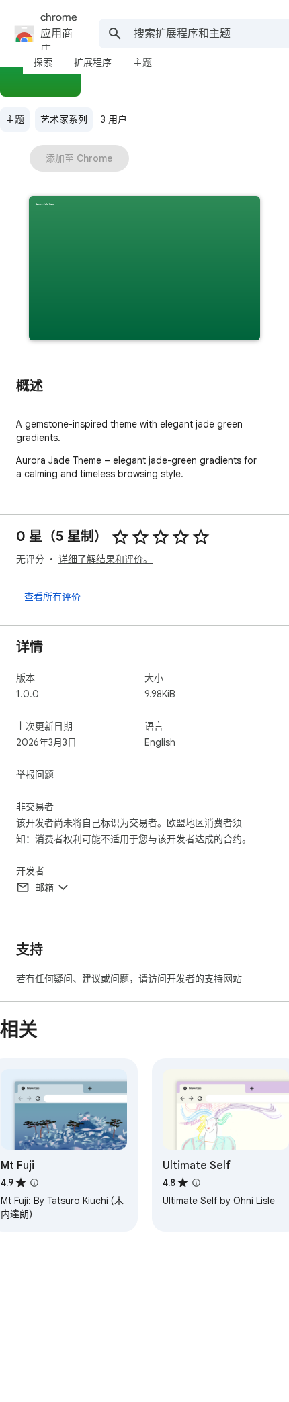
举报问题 (35, 774)
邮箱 (44, 887)
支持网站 (223, 978)
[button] (144, 269)
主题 (14, 119)
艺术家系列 (63, 119)
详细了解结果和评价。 (105, 559)
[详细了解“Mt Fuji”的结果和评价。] (34, 1182)
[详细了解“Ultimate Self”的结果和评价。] (196, 1182)
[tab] (43, 62)
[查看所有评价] (52, 596)
